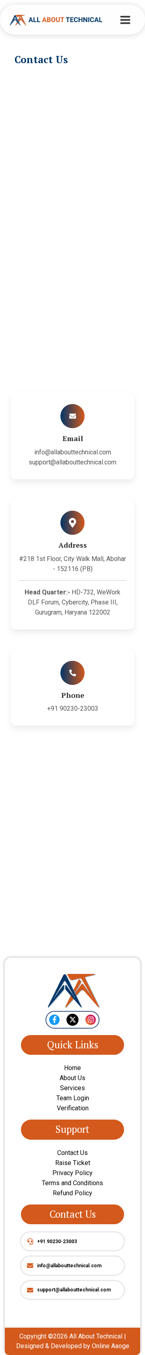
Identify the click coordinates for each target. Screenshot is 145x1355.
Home (72, 1068)
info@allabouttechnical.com (72, 452)
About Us (72, 1078)
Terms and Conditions (72, 1183)
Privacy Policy (72, 1173)
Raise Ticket (72, 1163)
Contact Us (72, 1153)
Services (72, 1088)
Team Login (72, 1098)
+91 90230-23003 (72, 708)
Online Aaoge (110, 1346)
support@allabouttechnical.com (72, 462)
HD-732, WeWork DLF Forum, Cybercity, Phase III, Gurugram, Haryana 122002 (72, 602)
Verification (73, 1108)
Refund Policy (72, 1193)
